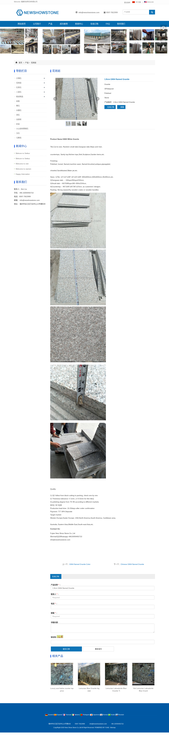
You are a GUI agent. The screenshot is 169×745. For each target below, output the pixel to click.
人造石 (18, 92)
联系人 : (55, 594)
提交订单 (66, 649)
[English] (149, 2)
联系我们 (121, 24)
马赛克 (18, 138)
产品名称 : (55, 585)
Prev (55, 99)
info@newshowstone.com (89, 12)
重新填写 (98, 649)
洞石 (18, 115)
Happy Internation (23, 174)
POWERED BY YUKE (102, 727)
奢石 (18, 106)
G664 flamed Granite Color (79, 564)
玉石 (18, 133)
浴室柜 (18, 119)
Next (97, 99)
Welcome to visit (22, 164)
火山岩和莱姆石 (22, 129)
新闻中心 (79, 24)
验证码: (54, 637)
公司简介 (37, 24)
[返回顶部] (163, 47)
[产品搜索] (152, 12)
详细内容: (54, 622)
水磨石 (18, 110)
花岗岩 (33, 63)
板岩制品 (19, 97)
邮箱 (122, 107)
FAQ (108, 24)
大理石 (18, 78)
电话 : (54, 604)
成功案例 (64, 24)
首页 (20, 63)
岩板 (18, 101)
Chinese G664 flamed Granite (132, 564)
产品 (50, 24)
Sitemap (113, 727)
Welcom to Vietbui (23, 153)
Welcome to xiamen (23, 169)
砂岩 (18, 124)
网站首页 (22, 24)
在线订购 (94, 24)
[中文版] (137, 2)
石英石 (18, 87)
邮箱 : (54, 613)
